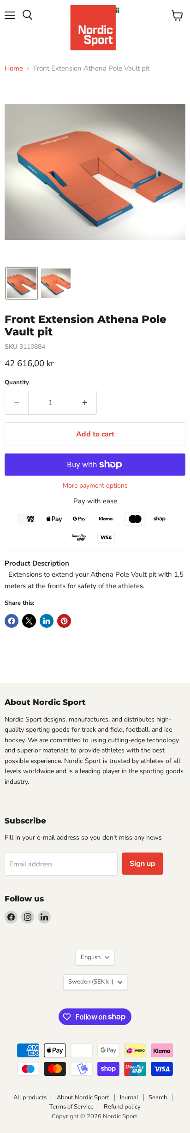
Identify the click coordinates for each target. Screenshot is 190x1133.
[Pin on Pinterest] (64, 621)
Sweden (90, 982)
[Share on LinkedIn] (46, 621)
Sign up (142, 864)
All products (30, 1097)
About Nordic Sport (83, 1097)
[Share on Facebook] (11, 621)
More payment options (95, 485)
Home (14, 68)
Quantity (17, 382)
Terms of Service (71, 1107)
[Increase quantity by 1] (85, 403)
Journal (128, 1097)
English (91, 957)
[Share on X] (29, 621)
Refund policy (122, 1107)
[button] (21, 283)
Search (157, 1097)
